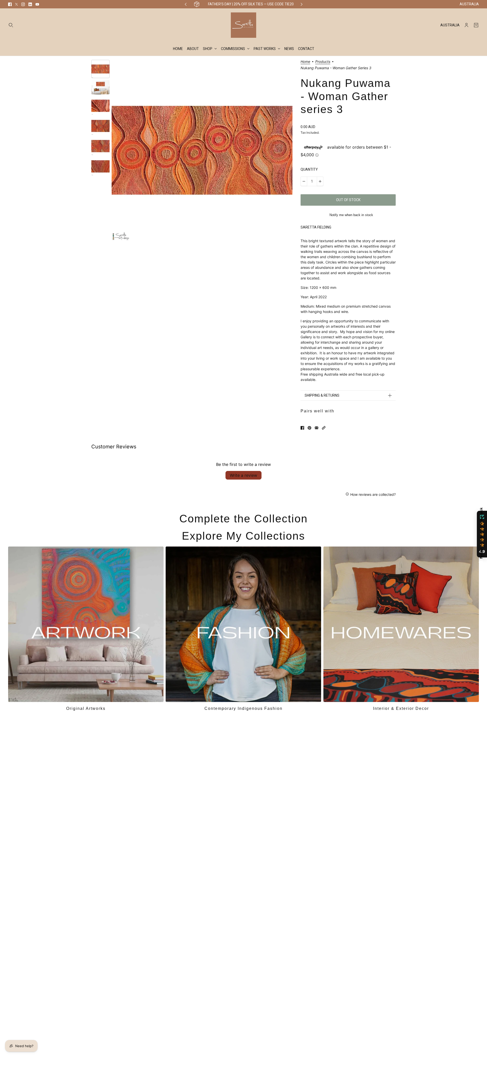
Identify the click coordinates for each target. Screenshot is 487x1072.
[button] (323, 428)
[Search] (11, 25)
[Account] (466, 25)
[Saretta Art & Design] (243, 25)
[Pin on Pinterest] (309, 428)
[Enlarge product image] (202, 150)
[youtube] (37, 4)
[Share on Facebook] (302, 428)
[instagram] (23, 4)
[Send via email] (316, 428)
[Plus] (320, 181)
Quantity (309, 169)
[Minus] (304, 181)
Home (305, 62)
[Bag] (476, 25)
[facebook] (10, 4)
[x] (16, 4)
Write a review (243, 475)
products (322, 62)
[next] (301, 4)
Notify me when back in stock (351, 215)
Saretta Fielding (316, 227)
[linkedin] (30, 4)
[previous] (185, 4)
